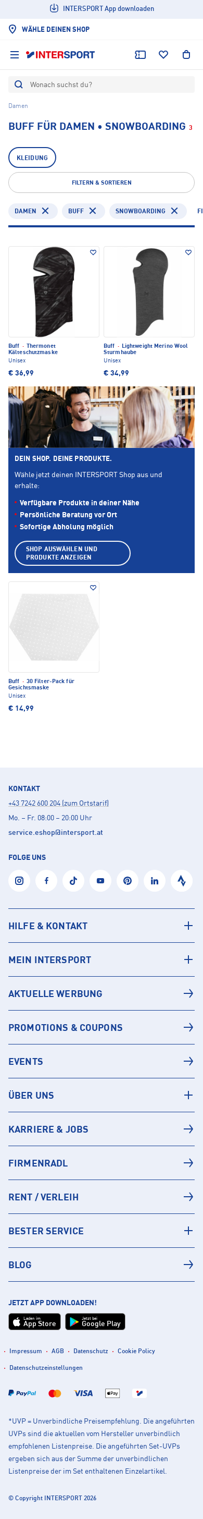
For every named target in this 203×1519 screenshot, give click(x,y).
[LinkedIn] (155, 881)
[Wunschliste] (163, 54)
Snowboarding (141, 211)
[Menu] (14, 54)
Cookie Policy (136, 1351)
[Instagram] (19, 881)
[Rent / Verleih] (101, 1196)
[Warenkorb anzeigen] (186, 54)
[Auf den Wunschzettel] (93, 252)
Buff (76, 211)
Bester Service (46, 1230)
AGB (58, 1351)
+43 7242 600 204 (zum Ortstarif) (58, 802)
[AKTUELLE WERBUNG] (101, 993)
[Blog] (101, 1264)
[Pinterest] (127, 881)
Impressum (25, 1351)
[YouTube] (100, 881)
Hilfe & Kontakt (47, 925)
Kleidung (32, 158)
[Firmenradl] (101, 1163)
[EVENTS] (101, 1061)
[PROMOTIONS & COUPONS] (101, 1027)
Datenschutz (90, 1351)
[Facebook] (46, 881)
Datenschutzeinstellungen (46, 1367)
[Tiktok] (73, 881)
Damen (25, 211)
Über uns (31, 1095)
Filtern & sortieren (102, 182)
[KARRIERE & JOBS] (101, 1129)
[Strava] (182, 881)
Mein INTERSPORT (49, 959)
